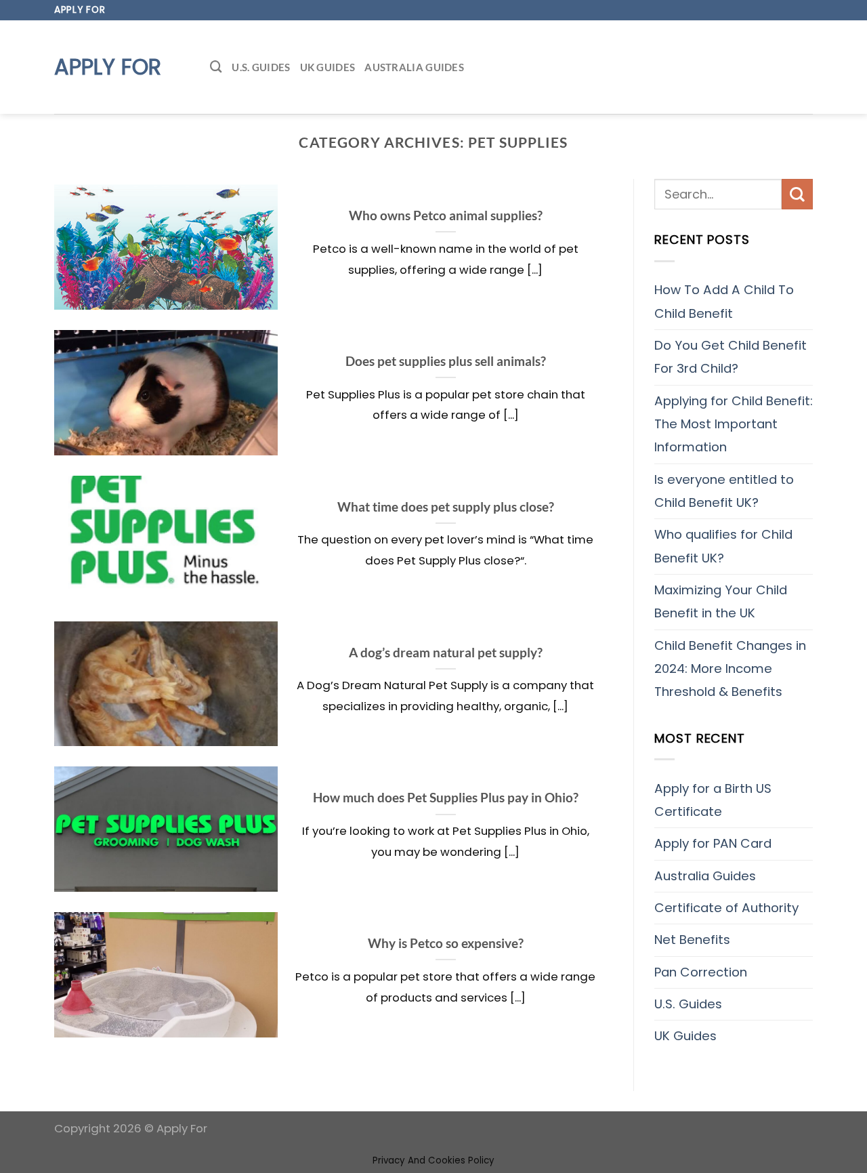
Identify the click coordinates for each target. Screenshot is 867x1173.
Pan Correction (700, 972)
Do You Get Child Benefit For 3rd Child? (730, 357)
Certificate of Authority (726, 907)
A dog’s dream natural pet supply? (446, 652)
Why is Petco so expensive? (446, 943)
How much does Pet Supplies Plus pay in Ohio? (445, 797)
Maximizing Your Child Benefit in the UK (720, 601)
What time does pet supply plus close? (445, 506)
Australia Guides (414, 67)
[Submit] (797, 194)
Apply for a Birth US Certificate (712, 800)
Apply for (107, 67)
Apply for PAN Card (712, 843)
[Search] (216, 67)
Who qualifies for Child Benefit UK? (723, 546)
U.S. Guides (261, 67)
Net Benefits (692, 939)
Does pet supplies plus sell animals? (445, 361)
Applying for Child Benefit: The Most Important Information (733, 424)
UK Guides (328, 67)
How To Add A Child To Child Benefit (724, 301)
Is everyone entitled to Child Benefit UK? (724, 491)
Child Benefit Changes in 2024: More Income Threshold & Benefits (730, 669)
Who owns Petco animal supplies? (446, 215)
